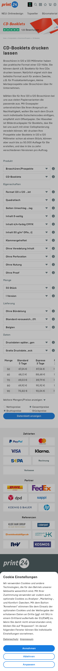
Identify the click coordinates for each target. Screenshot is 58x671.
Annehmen (29, 648)
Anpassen (29, 664)
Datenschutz (10, 639)
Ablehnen (29, 656)
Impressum (26, 639)
